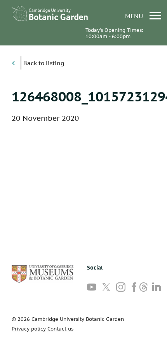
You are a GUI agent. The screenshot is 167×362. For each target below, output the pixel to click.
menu (135, 15)
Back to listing (43, 63)
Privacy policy (29, 328)
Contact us (60, 328)
